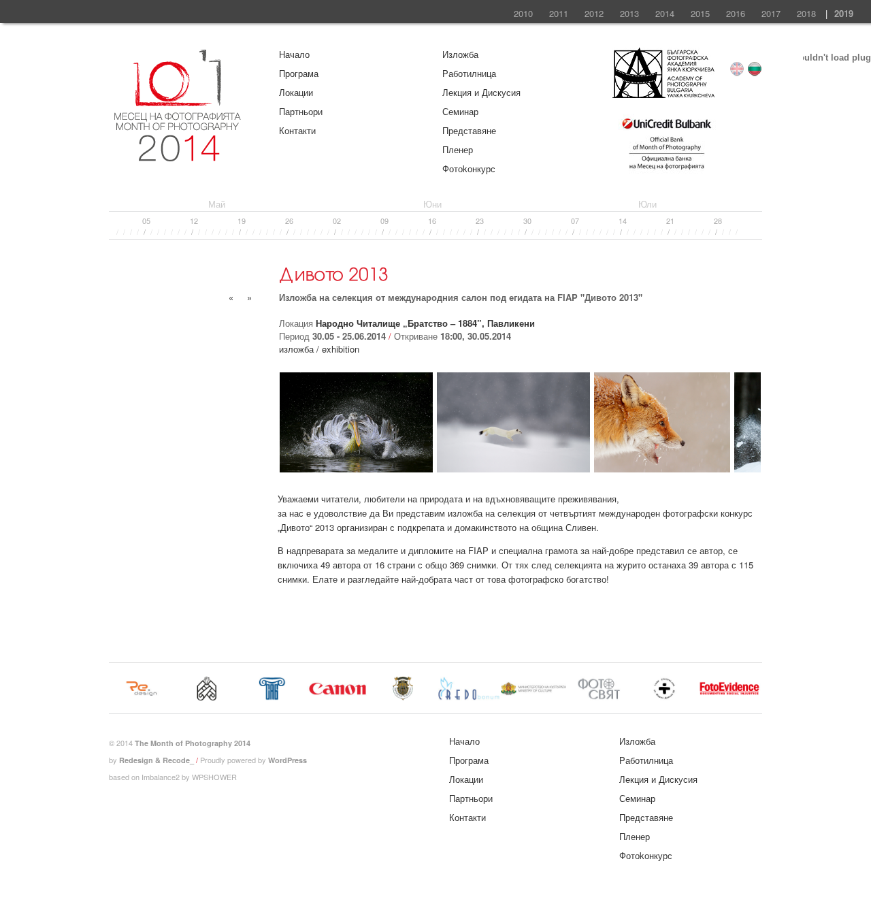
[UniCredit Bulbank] (666, 171)
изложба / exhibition (319, 348)
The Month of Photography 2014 (192, 743)
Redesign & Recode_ (156, 760)
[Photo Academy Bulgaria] (663, 94)
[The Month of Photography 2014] (177, 156)
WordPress (287, 760)
